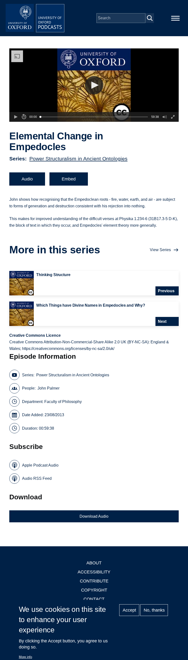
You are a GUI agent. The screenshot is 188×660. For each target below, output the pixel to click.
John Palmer (48, 388)
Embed (69, 179)
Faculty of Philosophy (63, 402)
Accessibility (94, 572)
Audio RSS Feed (37, 478)
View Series (160, 250)
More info (25, 657)
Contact (94, 599)
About (94, 562)
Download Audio (94, 516)
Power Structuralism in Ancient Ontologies (78, 158)
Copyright (94, 590)
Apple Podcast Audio (40, 465)
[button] (94, 85)
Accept (129, 610)
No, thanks (154, 610)
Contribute (94, 581)
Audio (27, 179)
